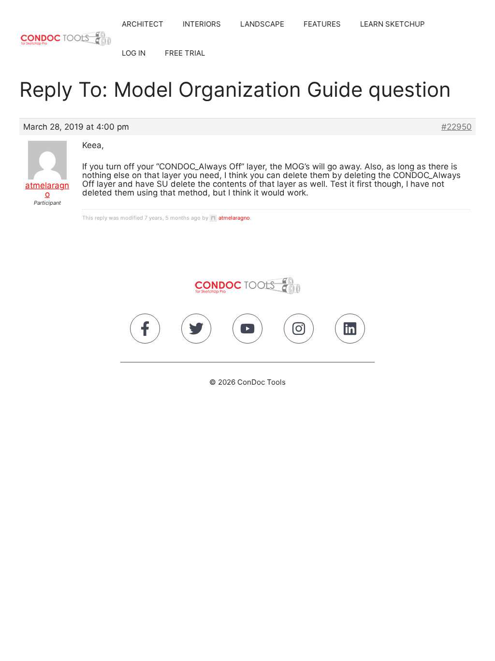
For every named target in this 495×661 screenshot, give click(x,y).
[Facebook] (145, 330)
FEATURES (322, 24)
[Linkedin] (350, 330)
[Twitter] (196, 330)
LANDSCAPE (262, 24)
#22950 (456, 126)
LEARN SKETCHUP (392, 24)
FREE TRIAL (185, 53)
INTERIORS (202, 24)
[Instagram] (299, 330)
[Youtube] (247, 330)
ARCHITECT (142, 24)
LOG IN (134, 53)
